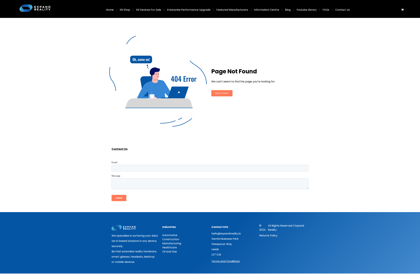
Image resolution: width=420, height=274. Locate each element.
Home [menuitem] (110, 10)
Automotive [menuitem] (169, 235)
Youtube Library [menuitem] (306, 10)
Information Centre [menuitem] (266, 10)
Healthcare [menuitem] (169, 247)
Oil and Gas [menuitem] (169, 251)
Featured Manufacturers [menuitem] (232, 10)
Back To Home (221, 93)
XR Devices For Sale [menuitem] (148, 10)
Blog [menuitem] (288, 10)
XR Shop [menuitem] (125, 10)
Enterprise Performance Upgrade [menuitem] (188, 10)
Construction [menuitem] (170, 239)
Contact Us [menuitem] (342, 10)
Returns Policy (268, 235)
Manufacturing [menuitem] (171, 243)
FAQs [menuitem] (326, 10)
